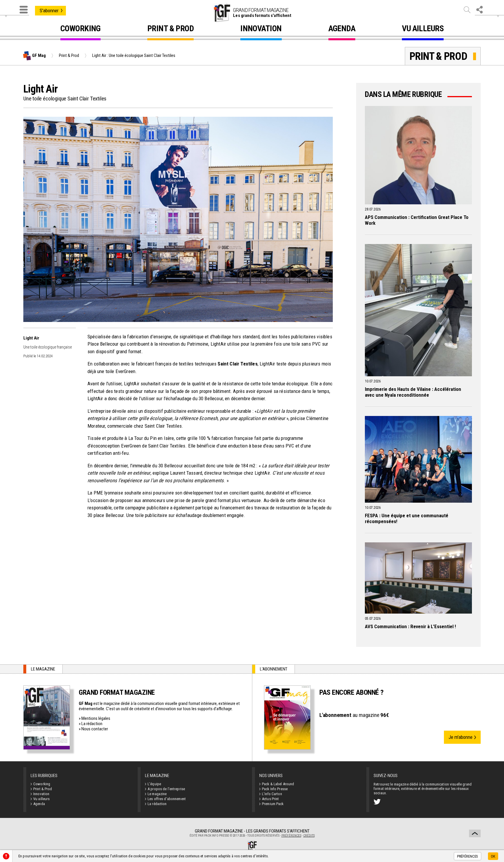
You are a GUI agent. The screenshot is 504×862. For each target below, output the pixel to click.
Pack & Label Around (278, 784)
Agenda (342, 29)
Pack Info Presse (275, 789)
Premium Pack (273, 804)
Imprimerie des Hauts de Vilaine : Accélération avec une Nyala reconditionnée (413, 392)
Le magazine (157, 794)
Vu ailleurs (423, 29)
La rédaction (91, 723)
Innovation (260, 29)
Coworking (80, 29)
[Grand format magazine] (221, 12)
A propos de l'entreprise (166, 789)
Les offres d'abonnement (167, 799)
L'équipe (154, 784)
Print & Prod (170, 29)
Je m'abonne (461, 737)
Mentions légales (95, 718)
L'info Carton (272, 794)
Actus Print (270, 799)
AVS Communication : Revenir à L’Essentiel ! (410, 626)
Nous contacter (94, 729)
